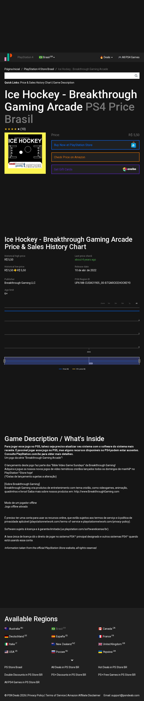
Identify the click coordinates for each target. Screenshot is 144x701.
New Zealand (65, 643)
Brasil (48, 57)
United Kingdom (114, 643)
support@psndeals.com (125, 695)
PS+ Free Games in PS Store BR (117, 674)
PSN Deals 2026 (16, 695)
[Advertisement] (72, 26)
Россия (62, 651)
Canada (109, 628)
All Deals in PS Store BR (65, 667)
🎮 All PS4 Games (129, 57)
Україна (109, 651)
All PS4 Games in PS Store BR (22, 682)
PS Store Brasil (13, 667)
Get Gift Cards (63, 169)
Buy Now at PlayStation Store (73, 145)
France (108, 636)
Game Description (63, 82)
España (62, 636)
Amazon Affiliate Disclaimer (84, 695)
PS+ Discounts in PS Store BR (68, 674)
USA (13, 651)
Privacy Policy (36, 695)
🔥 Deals (105, 57)
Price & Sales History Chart (36, 82)
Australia (16, 628)
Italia (13, 643)
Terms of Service (56, 695)
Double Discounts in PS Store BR (23, 674)
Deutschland (18, 636)
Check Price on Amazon (69, 157)
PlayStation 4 (25, 57)
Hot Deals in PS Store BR (112, 667)
